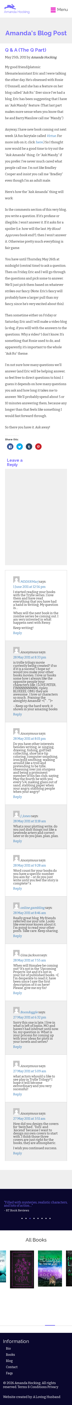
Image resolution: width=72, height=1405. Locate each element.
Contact (12, 1367)
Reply (17, 633)
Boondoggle (29, 1012)
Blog (9, 1361)
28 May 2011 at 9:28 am (29, 865)
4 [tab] (34, 1218)
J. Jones (25, 816)
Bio (8, 1348)
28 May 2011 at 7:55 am (29, 960)
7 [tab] (46, 1218)
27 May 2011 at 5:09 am (29, 1071)
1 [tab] (22, 1218)
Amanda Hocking (17, 12)
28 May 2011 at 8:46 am (29, 913)
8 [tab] (50, 1218)
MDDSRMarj (29, 581)
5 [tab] (38, 1218)
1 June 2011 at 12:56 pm (29, 587)
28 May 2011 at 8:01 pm (29, 739)
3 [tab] (30, 1218)
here (39, 142)
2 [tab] (26, 1218)
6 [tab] (42, 1218)
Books (10, 1355)
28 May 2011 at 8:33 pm (29, 657)
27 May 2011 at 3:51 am (29, 1119)
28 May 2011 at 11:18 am (29, 821)
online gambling (32, 908)
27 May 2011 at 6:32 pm (29, 1017)
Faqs (9, 1373)
